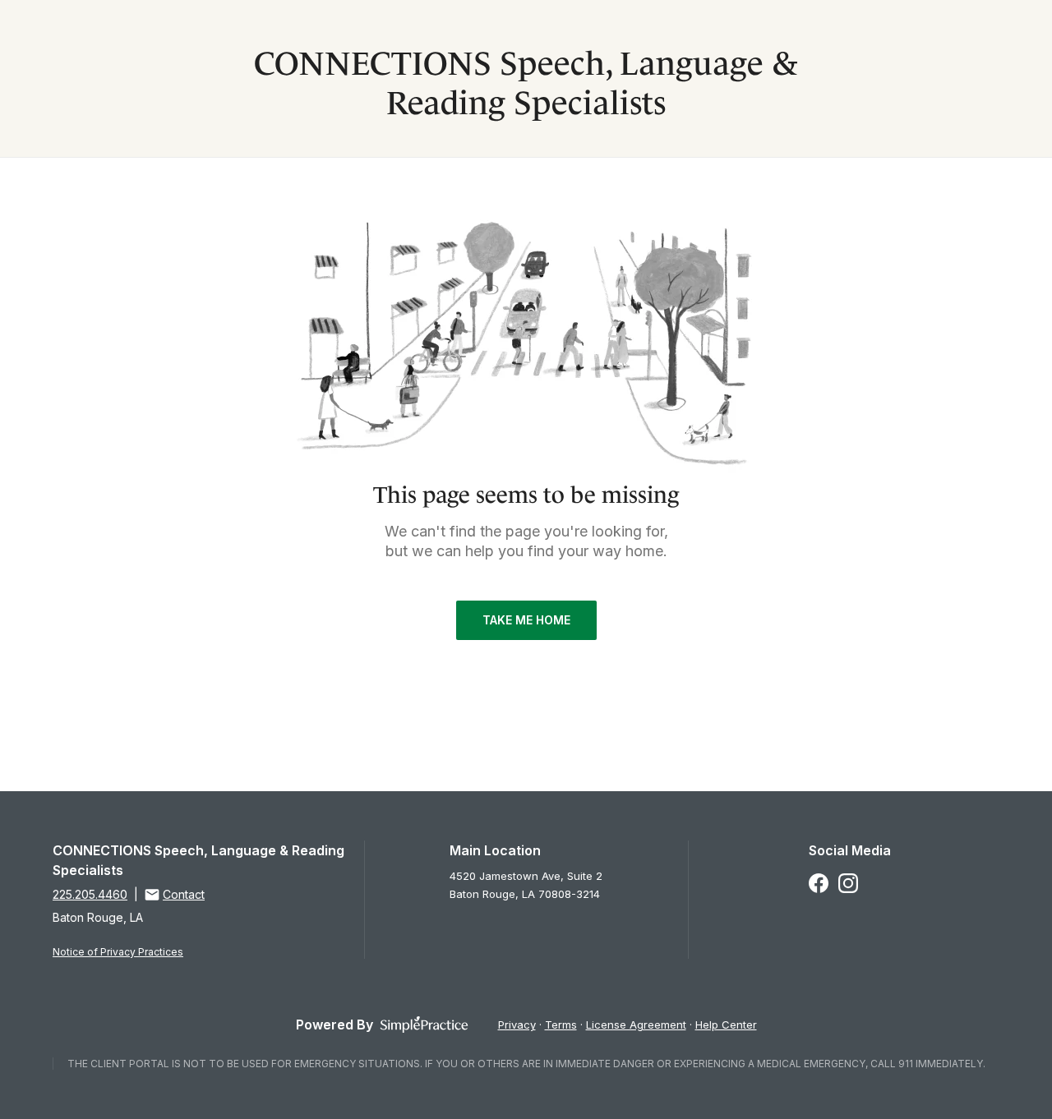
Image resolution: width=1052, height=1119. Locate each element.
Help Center (726, 1024)
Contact (184, 894)
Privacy (517, 1024)
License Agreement (636, 1024)
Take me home (526, 620)
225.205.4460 (90, 894)
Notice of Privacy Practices (118, 952)
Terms (561, 1024)
